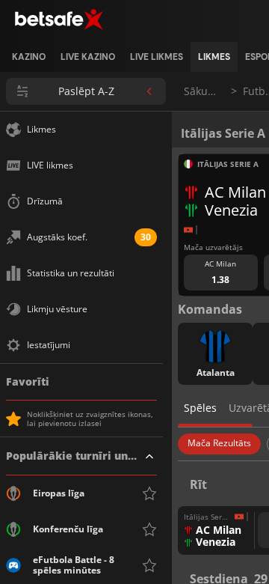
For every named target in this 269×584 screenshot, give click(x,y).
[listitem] (28, 57)
